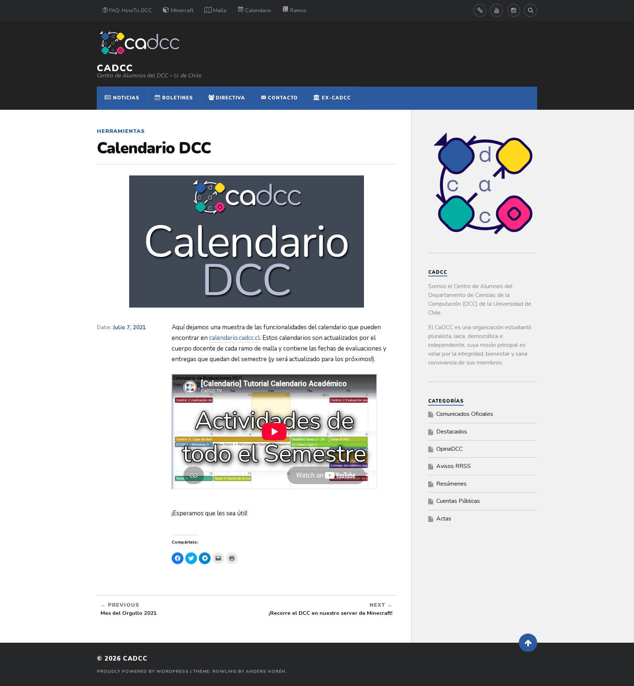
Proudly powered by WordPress (143, 671)
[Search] (530, 10)
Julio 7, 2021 (129, 327)
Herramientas (121, 131)
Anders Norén (265, 671)
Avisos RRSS (453, 466)
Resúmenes (451, 484)
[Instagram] (513, 10)
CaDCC (115, 68)
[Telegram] (480, 10)
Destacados (451, 432)
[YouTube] (496, 10)
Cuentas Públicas (458, 501)
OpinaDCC (449, 449)
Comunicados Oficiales (464, 414)
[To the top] (528, 643)
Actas (443, 519)
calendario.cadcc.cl (234, 338)
